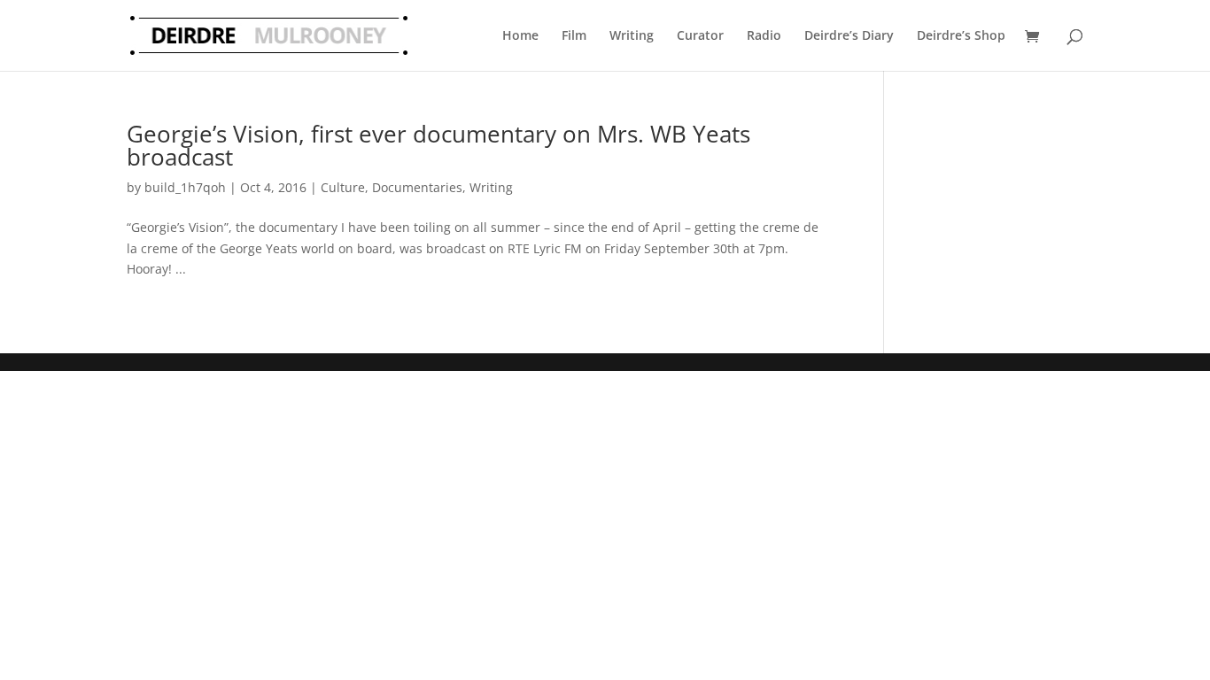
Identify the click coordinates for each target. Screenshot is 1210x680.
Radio (764, 35)
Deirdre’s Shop (961, 35)
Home (520, 35)
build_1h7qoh (185, 187)
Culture (343, 187)
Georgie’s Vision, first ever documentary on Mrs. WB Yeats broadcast (438, 145)
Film (574, 35)
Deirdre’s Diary (849, 35)
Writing (631, 35)
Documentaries (417, 187)
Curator (700, 35)
